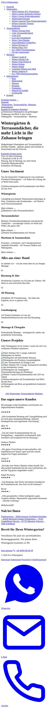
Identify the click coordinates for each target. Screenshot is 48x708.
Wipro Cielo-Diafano (20, 40)
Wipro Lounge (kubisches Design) (26, 14)
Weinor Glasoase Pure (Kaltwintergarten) (29, 21)
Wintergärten (11, 9)
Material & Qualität (20, 90)
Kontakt (9, 95)
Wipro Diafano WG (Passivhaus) (25, 11)
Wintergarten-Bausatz (21, 19)
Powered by (34, 559)
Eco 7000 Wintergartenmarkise (25, 74)
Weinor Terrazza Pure (21, 31)
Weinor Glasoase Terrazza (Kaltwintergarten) (23, 24)
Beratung (15, 86)
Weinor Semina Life (20, 59)
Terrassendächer (13, 28)
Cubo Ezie (16, 35)
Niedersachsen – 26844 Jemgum (14, 516)
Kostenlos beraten (8, 100)
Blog (14, 78)
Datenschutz (16, 559)
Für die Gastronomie (20, 52)
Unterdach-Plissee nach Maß (24, 69)
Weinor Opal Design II (21, 62)
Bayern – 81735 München (24, 521)
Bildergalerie (17, 81)
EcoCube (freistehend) (21, 38)
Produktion (16, 88)
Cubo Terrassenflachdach (22, 33)
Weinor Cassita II (19, 57)
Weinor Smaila (18, 66)
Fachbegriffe (17, 93)
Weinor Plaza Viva (19, 47)
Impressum (5, 559)
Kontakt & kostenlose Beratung (14, 109)
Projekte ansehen (29, 154)
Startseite (10, 7)
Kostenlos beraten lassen (11, 154)
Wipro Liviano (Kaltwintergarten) (26, 16)
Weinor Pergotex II (20, 45)
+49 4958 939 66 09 (24, 550)
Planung (15, 83)
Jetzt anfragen (7, 550)
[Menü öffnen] (18, 100)
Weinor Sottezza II (19, 71)
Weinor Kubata (18, 64)
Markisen (10, 54)
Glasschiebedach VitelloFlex (24, 42)
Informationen (12, 76)
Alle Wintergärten (12, 394)
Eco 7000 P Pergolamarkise (23, 50)
